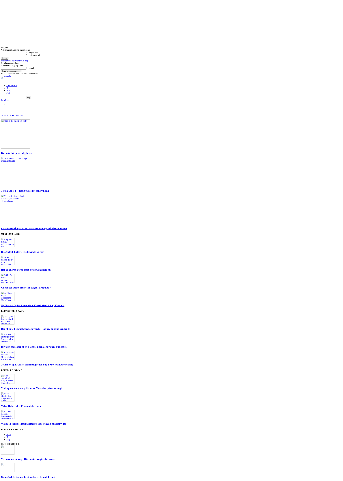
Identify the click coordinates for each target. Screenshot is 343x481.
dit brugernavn (32, 52)
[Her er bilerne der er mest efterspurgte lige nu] (7, 264)
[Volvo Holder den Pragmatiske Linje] (7, 401)
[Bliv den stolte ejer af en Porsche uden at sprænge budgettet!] (7, 341)
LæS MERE (11, 85)
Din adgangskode (33, 55)
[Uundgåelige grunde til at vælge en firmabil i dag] (7, 472)
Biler (8, 88)
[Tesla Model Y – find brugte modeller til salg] (15, 185)
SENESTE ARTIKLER (12, 115)
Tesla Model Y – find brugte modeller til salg (25, 190)
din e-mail (30, 68)
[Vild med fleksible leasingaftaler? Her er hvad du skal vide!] (7, 419)
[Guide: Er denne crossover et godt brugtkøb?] (7, 282)
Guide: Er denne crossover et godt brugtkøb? (26, 287)
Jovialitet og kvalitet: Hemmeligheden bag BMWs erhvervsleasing (37, 364)
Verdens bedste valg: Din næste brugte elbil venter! (28, 459)
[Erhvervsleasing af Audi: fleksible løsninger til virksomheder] (15, 223)
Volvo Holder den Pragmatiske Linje (21, 406)
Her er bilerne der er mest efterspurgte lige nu (26, 269)
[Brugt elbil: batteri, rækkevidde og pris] (7, 247)
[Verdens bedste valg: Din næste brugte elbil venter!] (7, 454)
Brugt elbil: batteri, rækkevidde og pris (22, 251)
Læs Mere (5, 100)
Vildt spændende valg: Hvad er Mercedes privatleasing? (31, 388)
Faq (8, 93)
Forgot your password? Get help (14, 61)
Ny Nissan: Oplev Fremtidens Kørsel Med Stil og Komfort (32, 305)
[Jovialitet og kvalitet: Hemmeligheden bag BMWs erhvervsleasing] (7, 359)
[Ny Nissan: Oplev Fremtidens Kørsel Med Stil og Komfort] (7, 300)
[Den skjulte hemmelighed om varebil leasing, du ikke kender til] (7, 324)
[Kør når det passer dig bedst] (15, 148)
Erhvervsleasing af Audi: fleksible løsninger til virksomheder (34, 228)
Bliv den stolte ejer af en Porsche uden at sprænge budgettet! (34, 346)
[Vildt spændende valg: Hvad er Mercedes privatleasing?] (7, 383)
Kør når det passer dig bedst (16, 153)
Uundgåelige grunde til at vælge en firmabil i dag (28, 477)
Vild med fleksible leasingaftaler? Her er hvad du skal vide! (33, 423)
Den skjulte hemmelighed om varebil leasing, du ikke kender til (35, 328)
